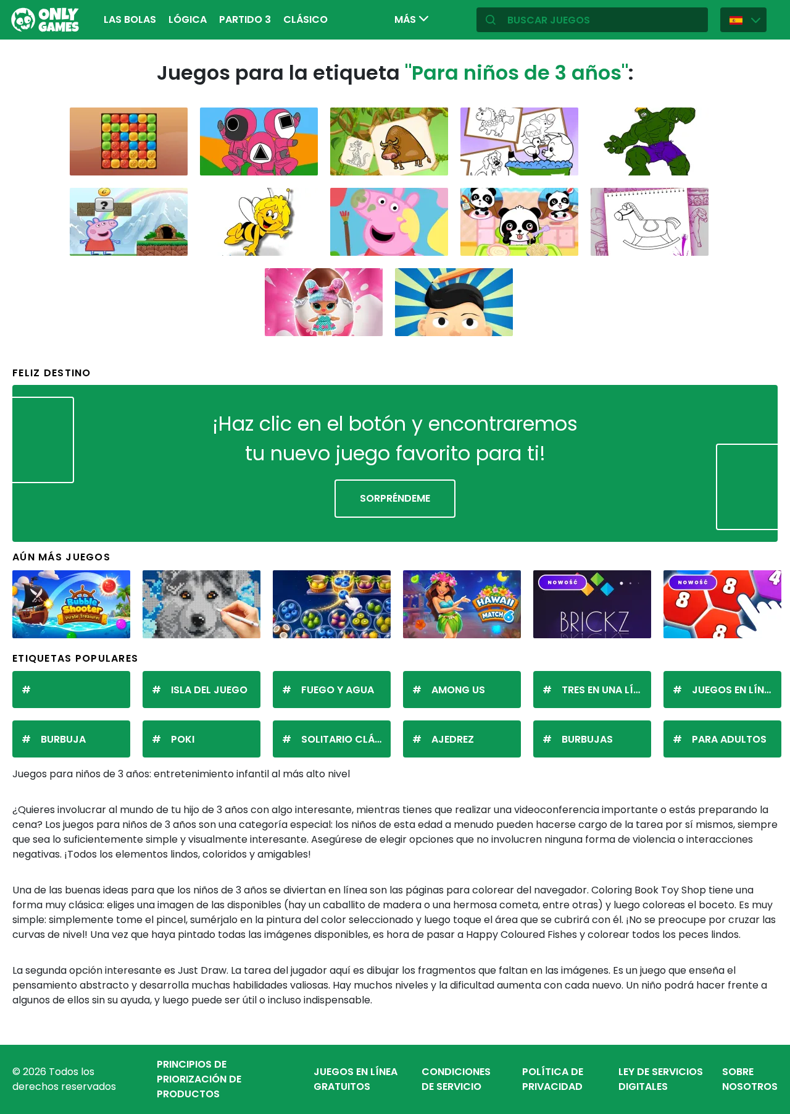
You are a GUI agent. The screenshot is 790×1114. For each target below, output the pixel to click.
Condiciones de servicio (456, 1079)
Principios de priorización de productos (199, 1079)
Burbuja (63, 739)
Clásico (305, 19)
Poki (182, 739)
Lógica (187, 19)
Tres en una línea (606, 690)
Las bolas (130, 19)
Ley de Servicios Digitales (660, 1079)
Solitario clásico (346, 739)
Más (406, 19)
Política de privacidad (552, 1079)
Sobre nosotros (750, 1079)
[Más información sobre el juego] (170, 161)
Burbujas (587, 739)
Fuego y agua (337, 690)
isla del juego (209, 690)
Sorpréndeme (395, 498)
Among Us (458, 690)
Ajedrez (452, 739)
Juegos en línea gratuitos (355, 1079)
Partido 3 (245, 19)
